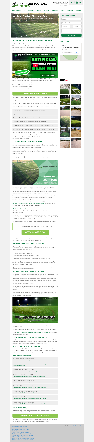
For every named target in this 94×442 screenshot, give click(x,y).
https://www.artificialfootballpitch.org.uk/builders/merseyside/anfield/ (29, 360)
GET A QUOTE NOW (35, 232)
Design (62, 10)
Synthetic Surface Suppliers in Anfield (21, 432)
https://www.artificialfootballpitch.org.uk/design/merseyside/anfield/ (29, 392)
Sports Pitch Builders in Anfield (19, 428)
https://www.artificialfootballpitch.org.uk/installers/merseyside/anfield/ (29, 382)
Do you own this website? (67, 52)
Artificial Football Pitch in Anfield (19, 426)
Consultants (55, 10)
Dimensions (78, 10)
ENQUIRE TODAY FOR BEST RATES (35, 416)
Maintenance (70, 10)
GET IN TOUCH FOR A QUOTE (35, 93)
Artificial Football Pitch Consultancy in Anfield (22, 435)
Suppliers (39, 10)
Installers (46, 10)
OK (76, 52)
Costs (24, 10)
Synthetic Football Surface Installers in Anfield (22, 433)
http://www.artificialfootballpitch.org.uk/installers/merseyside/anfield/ (28, 88)
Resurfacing (31, 10)
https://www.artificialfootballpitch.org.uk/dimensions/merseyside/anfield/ (30, 403)
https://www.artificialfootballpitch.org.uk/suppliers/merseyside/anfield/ (29, 376)
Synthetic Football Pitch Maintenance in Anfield (23, 438)
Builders (18, 10)
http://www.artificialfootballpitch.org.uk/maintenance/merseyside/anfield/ (33, 332)
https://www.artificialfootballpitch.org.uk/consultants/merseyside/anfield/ (30, 387)
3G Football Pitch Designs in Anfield (20, 436)
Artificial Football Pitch (77, 425)
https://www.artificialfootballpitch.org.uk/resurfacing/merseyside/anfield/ (30, 371)
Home (13, 10)
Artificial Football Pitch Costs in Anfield (21, 429)
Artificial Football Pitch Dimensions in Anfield (22, 439)
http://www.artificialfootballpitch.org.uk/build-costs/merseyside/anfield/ (28, 203)
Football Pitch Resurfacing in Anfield (20, 430)
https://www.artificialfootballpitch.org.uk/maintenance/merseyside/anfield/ (30, 398)
